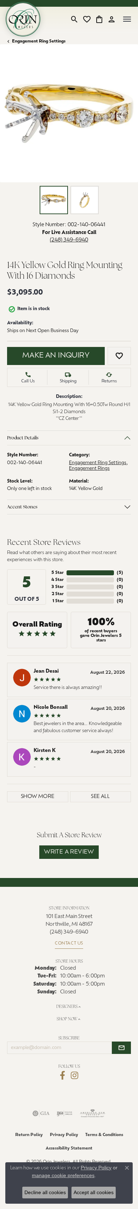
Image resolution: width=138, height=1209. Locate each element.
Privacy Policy (64, 1135)
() (120, 573)
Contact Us (69, 943)
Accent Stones (22, 506)
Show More (37, 796)
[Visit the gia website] (41, 1113)
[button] (74, 19)
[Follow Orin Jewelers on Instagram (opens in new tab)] (74, 1075)
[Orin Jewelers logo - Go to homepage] (23, 19)
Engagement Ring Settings (38, 41)
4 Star (57, 580)
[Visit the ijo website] (65, 1113)
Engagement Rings (89, 468)
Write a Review (69, 852)
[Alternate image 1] (54, 200)
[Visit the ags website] (93, 1113)
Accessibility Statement (69, 1148)
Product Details (23, 437)
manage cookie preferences (63, 1175)
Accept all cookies (94, 1192)
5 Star (57, 573)
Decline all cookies (45, 1192)
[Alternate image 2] (84, 200)
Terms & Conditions (104, 1135)
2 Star (58, 594)
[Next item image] (127, 113)
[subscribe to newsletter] (121, 1048)
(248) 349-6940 (69, 240)
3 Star (57, 587)
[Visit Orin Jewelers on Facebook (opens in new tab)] (62, 1075)
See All (100, 796)
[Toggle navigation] (127, 19)
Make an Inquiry (56, 355)
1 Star (58, 601)
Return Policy (29, 1135)
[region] (69, 113)
